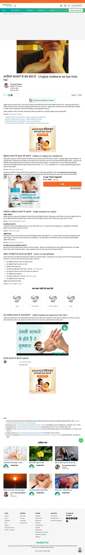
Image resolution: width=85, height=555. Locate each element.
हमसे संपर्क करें (7, 520)
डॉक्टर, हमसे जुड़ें (54, 516)
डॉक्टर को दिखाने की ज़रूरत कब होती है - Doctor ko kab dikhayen (23, 121)
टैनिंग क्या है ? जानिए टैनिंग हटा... (64, 490)
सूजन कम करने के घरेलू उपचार (15, 242)
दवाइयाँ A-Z (41, 10)
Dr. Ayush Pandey (25, 362)
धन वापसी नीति (23, 520)
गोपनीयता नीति (22, 516)
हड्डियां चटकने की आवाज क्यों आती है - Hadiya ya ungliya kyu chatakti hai (26, 117)
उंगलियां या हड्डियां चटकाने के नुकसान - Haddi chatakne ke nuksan (24, 119)
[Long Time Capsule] (24, 191)
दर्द (60, 163)
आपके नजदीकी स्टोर (39, 525)
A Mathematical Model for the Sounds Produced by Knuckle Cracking (41, 435)
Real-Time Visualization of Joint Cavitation (30, 433)
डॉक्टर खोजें (37, 527)
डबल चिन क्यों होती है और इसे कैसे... (39, 490)
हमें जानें (6, 513)
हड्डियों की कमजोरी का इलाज (15, 169)
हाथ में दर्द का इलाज (37, 269)
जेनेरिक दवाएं (37, 523)
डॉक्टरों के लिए (54, 513)
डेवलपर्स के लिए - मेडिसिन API (40, 534)
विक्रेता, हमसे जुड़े (38, 530)
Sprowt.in (7, 525)
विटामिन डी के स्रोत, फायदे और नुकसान (14, 490)
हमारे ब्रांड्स (30, 10)
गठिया (42, 165)
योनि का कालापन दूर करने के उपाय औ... (65, 463)
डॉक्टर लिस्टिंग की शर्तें (55, 518)
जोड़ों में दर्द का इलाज (31, 276)
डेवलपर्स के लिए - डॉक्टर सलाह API (41, 532)
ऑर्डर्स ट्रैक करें (38, 520)
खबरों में (6, 518)
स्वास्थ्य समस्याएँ (15, 10)
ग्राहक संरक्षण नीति (23, 523)
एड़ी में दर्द (58, 165)
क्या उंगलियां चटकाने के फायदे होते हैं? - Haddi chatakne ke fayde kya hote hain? (27, 123)
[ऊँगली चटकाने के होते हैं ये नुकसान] (42, 338)
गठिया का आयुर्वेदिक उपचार (14, 284)
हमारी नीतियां (22, 513)
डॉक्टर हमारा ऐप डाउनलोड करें (56, 520)
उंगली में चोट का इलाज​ (13, 231)
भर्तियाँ (6, 523)
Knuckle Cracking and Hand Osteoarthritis (28, 429)
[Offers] (61, 5)
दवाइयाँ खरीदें (37, 516)
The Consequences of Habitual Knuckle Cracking (31, 425)
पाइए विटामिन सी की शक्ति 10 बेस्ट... (13, 463)
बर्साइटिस (46, 165)
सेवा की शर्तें (22, 518)
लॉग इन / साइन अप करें (75, 10)
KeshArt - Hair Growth (10, 530)
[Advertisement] (42, 27)
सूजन (51, 236)
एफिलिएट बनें (37, 537)
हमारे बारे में (7, 516)
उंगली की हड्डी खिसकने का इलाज (16, 221)
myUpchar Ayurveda (9, 527)
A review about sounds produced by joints (29, 427)
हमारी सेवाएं (37, 513)
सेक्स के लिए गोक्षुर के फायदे (36, 463)
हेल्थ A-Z (52, 10)
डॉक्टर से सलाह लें (38, 518)
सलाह (3, 10)
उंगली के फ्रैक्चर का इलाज (14, 114)
